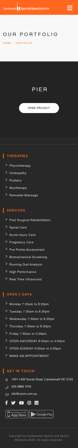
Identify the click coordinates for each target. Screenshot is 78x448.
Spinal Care (18, 227)
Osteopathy (18, 173)
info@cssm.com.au (24, 393)
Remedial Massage (23, 195)
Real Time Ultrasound (25, 279)
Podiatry (15, 180)
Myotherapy (18, 187)
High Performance (22, 272)
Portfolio (24, 43)
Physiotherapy (20, 165)
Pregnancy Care (21, 242)
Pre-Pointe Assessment (27, 249)
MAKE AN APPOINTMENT (29, 356)
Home (7, 43)
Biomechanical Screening (28, 257)
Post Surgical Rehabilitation (30, 220)
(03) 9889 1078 (21, 386)
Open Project (39, 107)
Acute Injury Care (22, 235)
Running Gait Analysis (25, 264)
